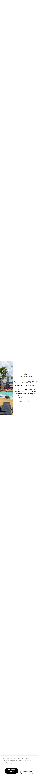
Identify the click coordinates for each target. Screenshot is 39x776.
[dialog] (19, 388)
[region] (19, 766)
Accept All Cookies (11, 771)
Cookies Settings (27, 772)
